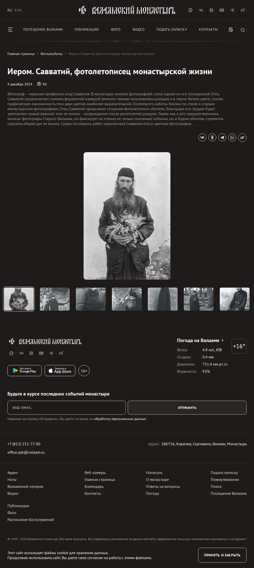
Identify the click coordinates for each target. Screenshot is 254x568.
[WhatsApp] (232, 137)
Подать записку (172, 29)
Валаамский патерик (25, 486)
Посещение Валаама (229, 493)
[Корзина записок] (231, 30)
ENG (18, 10)
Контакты (208, 29)
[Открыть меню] (10, 29)
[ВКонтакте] (202, 137)
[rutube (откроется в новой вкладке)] (243, 10)
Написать (154, 472)
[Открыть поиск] (243, 30)
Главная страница (100, 479)
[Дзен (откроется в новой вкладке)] (211, 10)
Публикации (87, 29)
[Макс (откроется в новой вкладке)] (190, 10)
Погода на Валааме (198, 340)
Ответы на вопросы (163, 486)
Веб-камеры (95, 472)
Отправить (187, 407)
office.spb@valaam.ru (26, 452)
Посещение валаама (43, 29)
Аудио (12, 472)
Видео (139, 29)
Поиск (216, 486)
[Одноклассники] (212, 137)
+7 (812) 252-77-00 (23, 443)
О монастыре (157, 479)
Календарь (94, 486)
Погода (152, 493)
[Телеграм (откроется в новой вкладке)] (232, 10)
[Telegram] (222, 137)
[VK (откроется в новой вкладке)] (201, 10)
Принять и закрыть (222, 555)
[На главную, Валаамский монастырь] (127, 13)
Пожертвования (225, 479)
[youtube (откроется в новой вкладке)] (222, 10)
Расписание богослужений (30, 519)
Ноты (12, 479)
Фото (116, 29)
